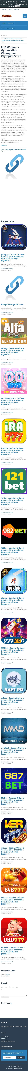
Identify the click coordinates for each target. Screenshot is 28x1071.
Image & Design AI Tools (12, 304)
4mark (18, 1066)
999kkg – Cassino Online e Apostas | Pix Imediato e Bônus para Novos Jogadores (12, 651)
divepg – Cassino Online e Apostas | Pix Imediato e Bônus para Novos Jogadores (12, 601)
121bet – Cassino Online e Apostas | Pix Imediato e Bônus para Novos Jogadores (12, 501)
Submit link (16, 9)
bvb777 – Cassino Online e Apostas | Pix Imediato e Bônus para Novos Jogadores (12, 900)
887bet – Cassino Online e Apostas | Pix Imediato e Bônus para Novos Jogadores (12, 801)
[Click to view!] (14, 165)
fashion (8, 974)
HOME (4, 23)
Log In (10, 9)
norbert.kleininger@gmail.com (8, 1041)
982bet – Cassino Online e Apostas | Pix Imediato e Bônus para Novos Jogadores (12, 551)
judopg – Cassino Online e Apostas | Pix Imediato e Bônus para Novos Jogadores (12, 257)
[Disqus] (14, 198)
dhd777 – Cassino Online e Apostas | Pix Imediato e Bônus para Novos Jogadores (13, 950)
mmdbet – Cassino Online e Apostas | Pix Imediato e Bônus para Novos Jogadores (13, 751)
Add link (10, 23)
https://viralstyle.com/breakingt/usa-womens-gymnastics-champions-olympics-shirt (13, 40)
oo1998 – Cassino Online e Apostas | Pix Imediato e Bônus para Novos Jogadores (12, 401)
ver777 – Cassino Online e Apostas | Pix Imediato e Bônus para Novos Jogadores (12, 851)
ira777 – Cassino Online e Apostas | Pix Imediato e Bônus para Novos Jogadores (12, 451)
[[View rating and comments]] (7, 268)
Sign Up (4, 9)
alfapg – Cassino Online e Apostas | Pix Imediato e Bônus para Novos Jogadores (12, 351)
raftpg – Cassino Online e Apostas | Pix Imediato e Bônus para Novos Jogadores (12, 701)
